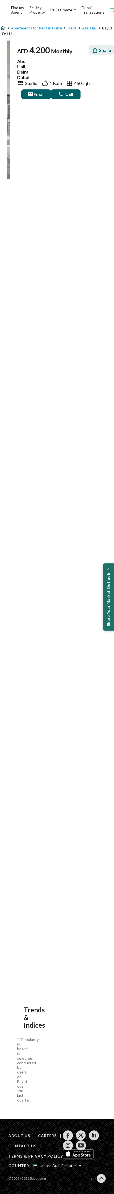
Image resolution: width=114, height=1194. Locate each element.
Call (69, 94)
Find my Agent (17, 9)
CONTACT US (22, 1145)
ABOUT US (19, 1135)
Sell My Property (37, 9)
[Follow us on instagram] (68, 1145)
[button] (108, 597)
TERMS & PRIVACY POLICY (35, 1156)
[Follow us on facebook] (68, 1135)
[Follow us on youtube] (81, 1145)
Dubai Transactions (93, 9)
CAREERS (47, 1135)
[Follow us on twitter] (81, 1135)
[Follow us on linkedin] (94, 1135)
